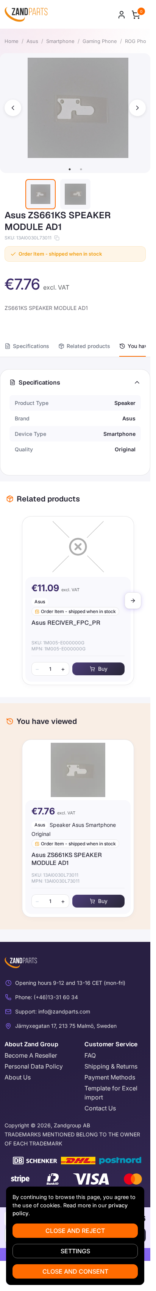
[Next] (133, 600)
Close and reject (75, 1230)
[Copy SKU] (56, 237)
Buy (100, 668)
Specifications (31, 346)
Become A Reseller (31, 1055)
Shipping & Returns (110, 1066)
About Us (18, 1077)
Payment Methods (109, 1077)
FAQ (90, 1055)
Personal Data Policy (34, 1066)
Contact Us (100, 1108)
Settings (75, 1251)
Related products (88, 346)
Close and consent (75, 1271)
